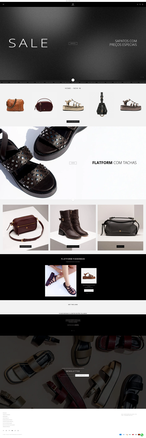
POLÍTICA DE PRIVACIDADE (7, 423)
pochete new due (25, 246)
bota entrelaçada (73, 246)
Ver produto (89, 290)
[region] (73, 43)
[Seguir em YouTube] (12, 430)
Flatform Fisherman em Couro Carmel (89, 285)
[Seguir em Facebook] (3, 430)
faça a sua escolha (73, 121)
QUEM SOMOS (5, 416)
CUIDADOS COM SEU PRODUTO (8, 421)
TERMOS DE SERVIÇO (6, 426)
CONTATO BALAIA (6, 418)
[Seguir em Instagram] (6, 430)
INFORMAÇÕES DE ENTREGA (7, 419)
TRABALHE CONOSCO (6, 414)
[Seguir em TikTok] (15, 430)
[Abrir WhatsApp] (142, 435)
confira (6, 43)
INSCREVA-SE (82, 375)
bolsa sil (120, 246)
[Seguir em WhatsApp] (18, 430)
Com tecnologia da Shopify (16, 434)
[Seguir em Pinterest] (9, 430)
